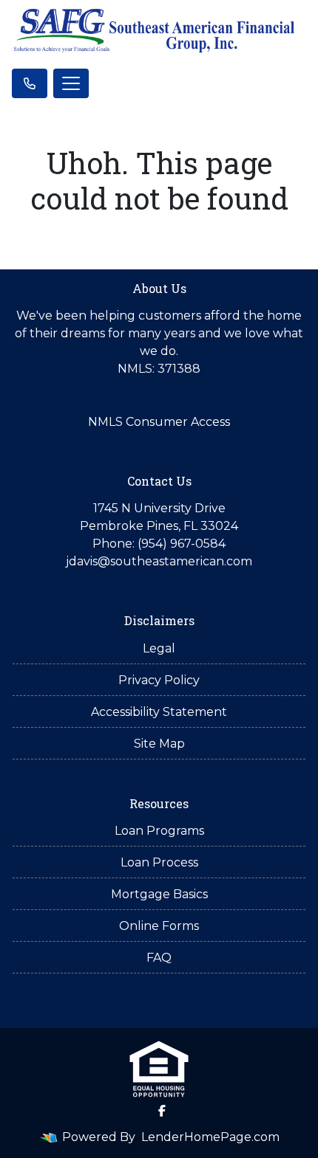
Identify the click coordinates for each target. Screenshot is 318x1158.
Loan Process (159, 862)
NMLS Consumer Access (159, 422)
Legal (159, 648)
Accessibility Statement (159, 712)
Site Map (159, 744)
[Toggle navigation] (71, 83)
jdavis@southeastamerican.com (159, 561)
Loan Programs (159, 831)
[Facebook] (162, 1111)
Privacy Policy (159, 680)
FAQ (159, 958)
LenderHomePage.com (210, 1137)
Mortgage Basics (159, 894)
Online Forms (159, 926)
